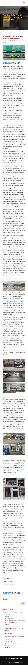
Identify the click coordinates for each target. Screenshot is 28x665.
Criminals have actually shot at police (13, 644)
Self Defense (6, 42)
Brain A (6, 41)
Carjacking (17, 41)
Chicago (22, 41)
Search (22, 603)
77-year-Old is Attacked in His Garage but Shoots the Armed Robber (15, 621)
